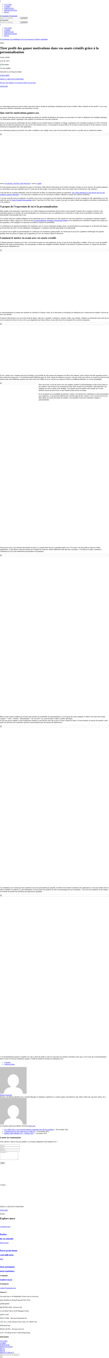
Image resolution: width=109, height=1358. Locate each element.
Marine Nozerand (6, 1095)
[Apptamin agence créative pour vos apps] (24, 39)
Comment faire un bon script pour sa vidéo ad (19, 1131)
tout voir (32, 1126)
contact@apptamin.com (8, 1288)
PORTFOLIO (9, 8)
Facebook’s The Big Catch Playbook (17, 183)
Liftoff (39, 183)
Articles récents (9, 1064)
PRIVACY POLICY (7, 1352)
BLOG (6, 12)
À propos (7, 1062)
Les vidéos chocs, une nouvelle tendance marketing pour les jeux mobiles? (29, 1129)
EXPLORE (4, 1210)
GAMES (7, 6)
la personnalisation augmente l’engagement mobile (51, 220)
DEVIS (2, 1350)
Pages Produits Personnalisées (22, 200)
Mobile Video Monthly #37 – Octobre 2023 (19, 1133)
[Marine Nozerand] (13, 1093)
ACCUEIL (8, 4)
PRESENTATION (10, 10)
